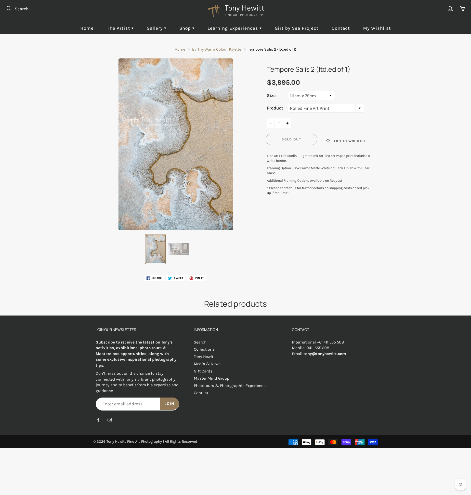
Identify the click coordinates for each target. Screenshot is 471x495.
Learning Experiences (234, 28)
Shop (185, 28)
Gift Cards (203, 371)
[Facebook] (98, 419)
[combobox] (311, 95)
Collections (204, 349)
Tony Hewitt (204, 356)
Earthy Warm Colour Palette (216, 49)
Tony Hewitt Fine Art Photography (134, 441)
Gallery (155, 28)
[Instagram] (109, 419)
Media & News (207, 363)
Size (271, 95)
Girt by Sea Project (296, 28)
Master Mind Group (211, 378)
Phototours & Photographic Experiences (231, 385)
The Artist (119, 28)
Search (200, 342)
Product (275, 108)
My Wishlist (377, 28)
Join (169, 403)
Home (87, 28)
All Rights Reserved (181, 441)
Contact (341, 28)
